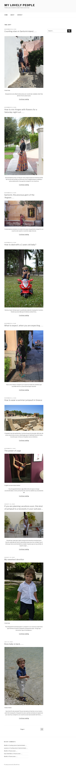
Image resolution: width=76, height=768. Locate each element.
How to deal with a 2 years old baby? (20, 244)
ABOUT (12, 15)
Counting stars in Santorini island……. (20, 31)
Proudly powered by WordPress (12, 764)
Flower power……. (13, 751)
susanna (6, 748)
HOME (6, 15)
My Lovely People (19, 5)
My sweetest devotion (14, 559)
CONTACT (19, 15)
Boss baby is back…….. (13, 644)
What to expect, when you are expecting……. (23, 325)
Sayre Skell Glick (8, 753)
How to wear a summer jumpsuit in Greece (23, 400)
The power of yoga (12, 451)
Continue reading (24, 99)
